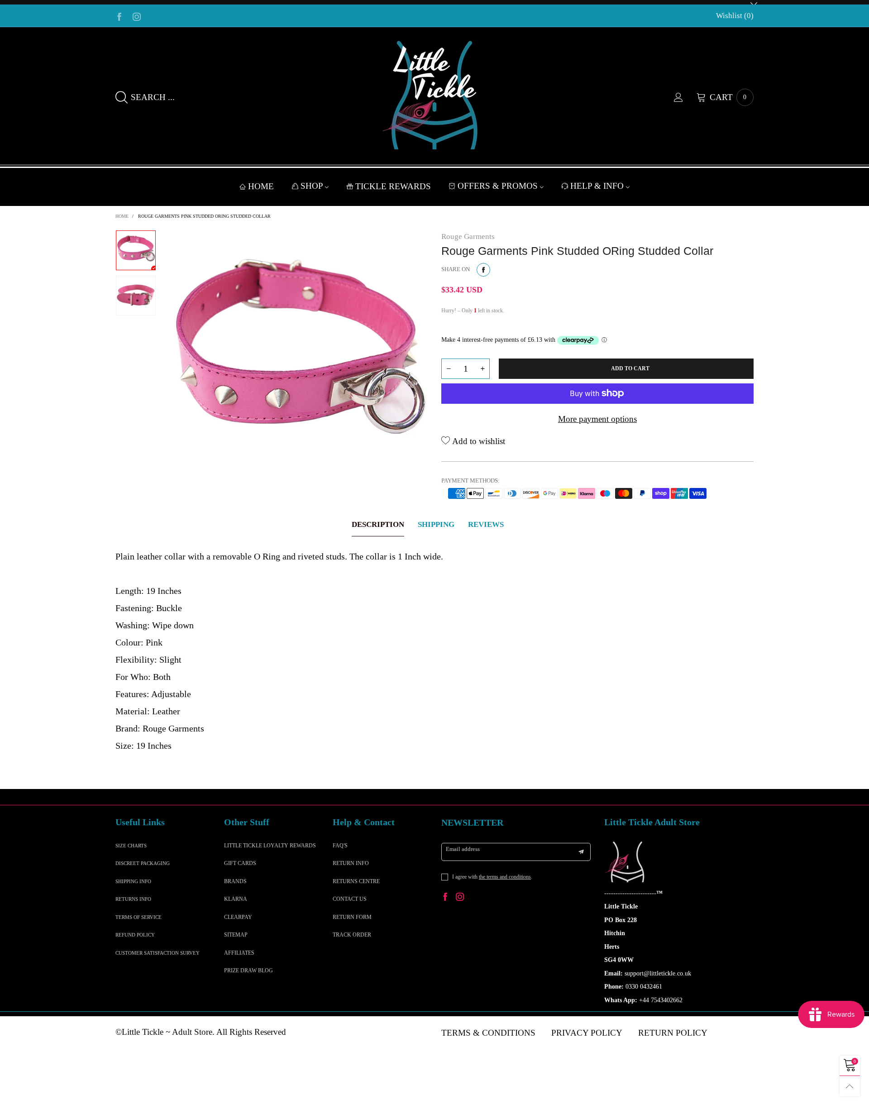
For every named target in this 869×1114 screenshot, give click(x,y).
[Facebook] (119, 15)
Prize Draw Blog (248, 970)
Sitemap (236, 935)
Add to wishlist (477, 441)
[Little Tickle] (434, 95)
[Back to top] (850, 1086)
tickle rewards (393, 186)
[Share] (483, 270)
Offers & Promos (499, 186)
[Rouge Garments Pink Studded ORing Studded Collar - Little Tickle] (299, 359)
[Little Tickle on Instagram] (460, 898)
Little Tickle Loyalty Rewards (270, 845)
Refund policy (135, 934)
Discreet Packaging (142, 863)
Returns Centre (356, 881)
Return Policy (672, 1033)
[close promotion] (753, 2)
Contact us (350, 899)
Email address (463, 849)
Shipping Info (133, 881)
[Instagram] (136, 15)
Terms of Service (138, 917)
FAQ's (340, 845)
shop (313, 186)
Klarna (235, 899)
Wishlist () (735, 15)
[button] (448, 368)
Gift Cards (240, 863)
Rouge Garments (468, 236)
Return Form (352, 917)
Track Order (352, 935)
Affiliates (239, 953)
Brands (235, 881)
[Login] (685, 97)
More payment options (597, 419)
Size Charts (131, 845)
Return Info (351, 863)
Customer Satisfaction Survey (157, 953)
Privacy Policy (586, 1033)
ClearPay (238, 917)
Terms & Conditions (488, 1033)
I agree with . (492, 877)
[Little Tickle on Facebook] (445, 898)
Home (261, 186)
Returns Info (133, 899)
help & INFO (598, 186)
